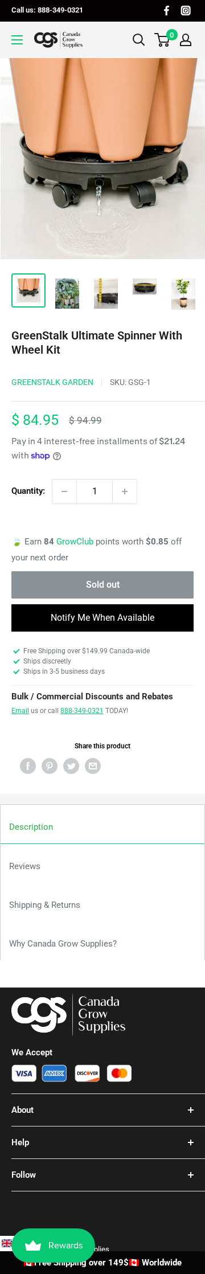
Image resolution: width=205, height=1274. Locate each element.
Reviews (24, 866)
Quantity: (28, 491)
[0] (162, 40)
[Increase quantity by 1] (125, 491)
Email (20, 711)
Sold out (103, 584)
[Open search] (139, 40)
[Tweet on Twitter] (71, 765)
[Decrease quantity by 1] (64, 491)
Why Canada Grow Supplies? (63, 944)
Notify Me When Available (102, 617)
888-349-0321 (82, 711)
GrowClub (76, 541)
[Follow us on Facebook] (166, 10)
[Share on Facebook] (28, 765)
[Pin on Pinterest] (50, 765)
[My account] (185, 40)
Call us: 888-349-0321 (47, 10)
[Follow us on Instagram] (186, 10)
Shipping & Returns (44, 905)
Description (31, 827)
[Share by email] (93, 765)
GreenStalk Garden (52, 382)
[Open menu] (17, 39)
